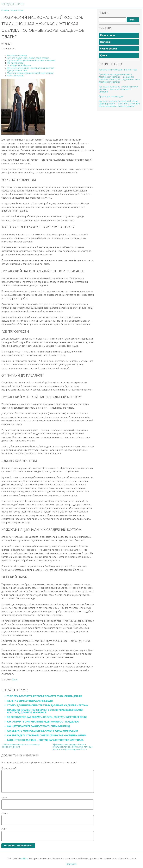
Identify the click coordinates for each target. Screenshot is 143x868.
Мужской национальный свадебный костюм (30, 73)
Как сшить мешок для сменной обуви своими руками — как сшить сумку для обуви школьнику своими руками (119, 103)
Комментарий (8, 768)
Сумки (103, 55)
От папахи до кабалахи (19, 65)
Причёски (105, 42)
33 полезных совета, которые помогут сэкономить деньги (44, 696)
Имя (4, 797)
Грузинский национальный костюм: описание (31, 60)
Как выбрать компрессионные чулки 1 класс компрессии (42, 731)
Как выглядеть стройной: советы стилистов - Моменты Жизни (46, 735)
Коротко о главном (17, 55)
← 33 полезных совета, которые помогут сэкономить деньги (20, 746)
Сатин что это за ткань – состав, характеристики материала (45, 740)
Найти (132, 20)
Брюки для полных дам (111, 96)
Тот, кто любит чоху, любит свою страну (28, 58)
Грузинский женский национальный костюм (30, 68)
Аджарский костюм (17, 70)
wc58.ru (24, 858)
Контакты (71, 864)
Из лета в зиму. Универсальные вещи (30, 700)
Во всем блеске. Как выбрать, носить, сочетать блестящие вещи (47, 717)
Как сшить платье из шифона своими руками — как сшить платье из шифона (118, 89)
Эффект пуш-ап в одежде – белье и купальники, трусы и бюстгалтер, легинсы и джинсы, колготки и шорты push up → (73, 747)
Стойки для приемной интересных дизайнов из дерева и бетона (47, 705)
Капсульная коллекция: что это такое (118, 69)
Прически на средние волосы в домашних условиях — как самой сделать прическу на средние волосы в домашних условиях (119, 78)
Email (4, 813)
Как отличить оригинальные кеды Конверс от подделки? (43, 721)
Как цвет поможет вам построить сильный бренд (38, 726)
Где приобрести (15, 63)
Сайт (3, 829)
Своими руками (108, 48)
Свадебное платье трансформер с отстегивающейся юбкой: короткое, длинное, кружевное (45, 711)
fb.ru (14, 679)
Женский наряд (15, 75)
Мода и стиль (107, 35)
